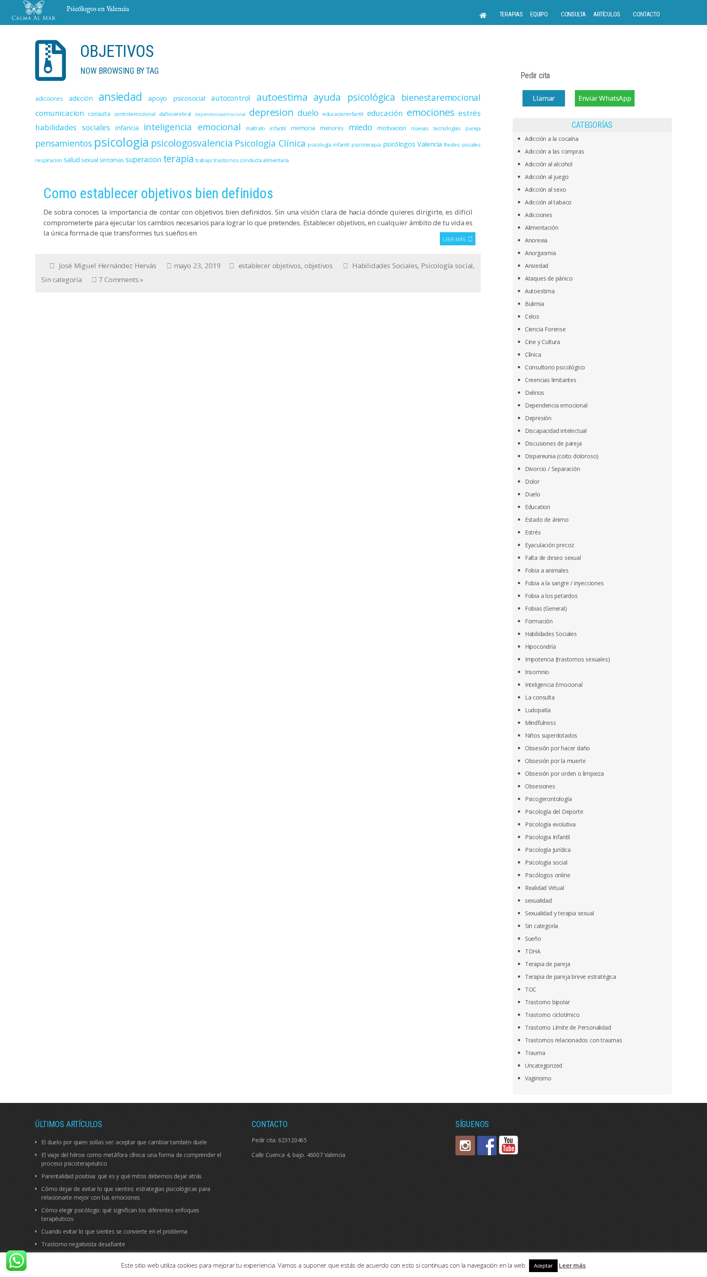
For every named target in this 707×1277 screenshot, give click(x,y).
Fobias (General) (546, 608)
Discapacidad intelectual (556, 431)
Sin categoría (61, 279)
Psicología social (447, 265)
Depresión (538, 418)
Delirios (534, 392)
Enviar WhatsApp (605, 98)
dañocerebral (175, 114)
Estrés (533, 532)
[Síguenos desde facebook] (487, 1145)
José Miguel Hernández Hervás (107, 265)
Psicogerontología (548, 799)
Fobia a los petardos (551, 596)
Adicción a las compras (554, 151)
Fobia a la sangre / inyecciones (564, 583)
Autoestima (540, 291)
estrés (469, 113)
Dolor (532, 481)
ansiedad (120, 96)
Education (537, 507)
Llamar (544, 98)
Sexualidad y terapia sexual (559, 913)
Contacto (646, 14)
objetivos (318, 265)
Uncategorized (543, 1065)
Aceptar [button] (543, 1265)
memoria (303, 128)
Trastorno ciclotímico (552, 1015)
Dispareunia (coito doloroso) (562, 456)
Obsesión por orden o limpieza (564, 773)
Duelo (532, 494)
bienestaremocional (441, 97)
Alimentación (541, 227)
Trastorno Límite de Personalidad (568, 1027)
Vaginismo (538, 1078)
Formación (539, 621)
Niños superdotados (551, 735)
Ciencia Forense (545, 329)
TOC (530, 989)
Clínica (533, 354)
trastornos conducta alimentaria (251, 160)
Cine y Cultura (542, 342)
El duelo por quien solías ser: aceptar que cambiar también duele (124, 1142)
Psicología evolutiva (550, 824)
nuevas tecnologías (436, 128)
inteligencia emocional (192, 126)
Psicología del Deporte (554, 811)
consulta (99, 113)
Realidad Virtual (544, 888)
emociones (431, 112)
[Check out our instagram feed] (465, 1145)
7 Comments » (121, 279)
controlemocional (134, 114)
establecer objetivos (270, 265)
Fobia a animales (547, 570)
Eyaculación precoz (549, 545)
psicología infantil (328, 144)
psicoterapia (366, 144)
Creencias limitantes (550, 380)
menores (332, 128)
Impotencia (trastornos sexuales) (567, 659)
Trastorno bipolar (547, 1002)
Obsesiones (540, 786)
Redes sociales (462, 144)
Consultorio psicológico (555, 367)
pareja (473, 128)
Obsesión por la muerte (555, 761)
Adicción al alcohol (548, 164)
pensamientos (63, 143)
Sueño (533, 938)
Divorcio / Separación (552, 469)
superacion (144, 159)
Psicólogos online (547, 875)
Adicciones (538, 215)
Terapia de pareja (547, 964)
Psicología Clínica (270, 143)
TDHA (532, 951)
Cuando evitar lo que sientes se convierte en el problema (114, 1231)
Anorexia (536, 240)
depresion (271, 112)
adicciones (49, 98)
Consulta (573, 14)
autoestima (282, 97)
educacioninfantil (342, 114)
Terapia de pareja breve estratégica (570, 976)
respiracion (48, 160)
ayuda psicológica (354, 97)
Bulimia (534, 304)
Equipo (539, 14)
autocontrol (230, 98)
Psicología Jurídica (548, 850)
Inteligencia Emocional (554, 684)
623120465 (292, 1140)
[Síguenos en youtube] (508, 1145)
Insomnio (537, 672)
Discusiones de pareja (553, 443)
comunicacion (59, 113)
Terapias (511, 14)
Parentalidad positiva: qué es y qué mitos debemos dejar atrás (121, 1176)
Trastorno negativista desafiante (83, 1244)
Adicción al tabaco (548, 202)
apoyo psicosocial (176, 98)
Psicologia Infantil (547, 837)
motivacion (391, 128)
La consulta (540, 697)
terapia (178, 158)
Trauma (535, 1053)
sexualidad (538, 900)
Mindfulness (540, 723)
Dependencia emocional (556, 405)
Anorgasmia (540, 253)
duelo (308, 112)
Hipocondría (540, 646)
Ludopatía (538, 710)
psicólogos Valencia (412, 144)
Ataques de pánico (549, 278)
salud (72, 159)
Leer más (454, 239)
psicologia (121, 142)
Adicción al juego (547, 177)
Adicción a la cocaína (552, 139)
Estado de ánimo (547, 519)
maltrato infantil (266, 128)
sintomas (111, 160)
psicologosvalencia (191, 142)
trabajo (204, 160)
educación (385, 113)
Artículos (606, 14)
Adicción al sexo (545, 189)
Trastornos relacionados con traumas (573, 1040)
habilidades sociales (72, 127)
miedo (360, 127)
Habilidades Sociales (384, 265)
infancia (126, 127)
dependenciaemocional (220, 114)
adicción (80, 98)
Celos (532, 316)
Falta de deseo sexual (553, 558)
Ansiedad (536, 265)
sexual (89, 160)
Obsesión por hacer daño (557, 748)
